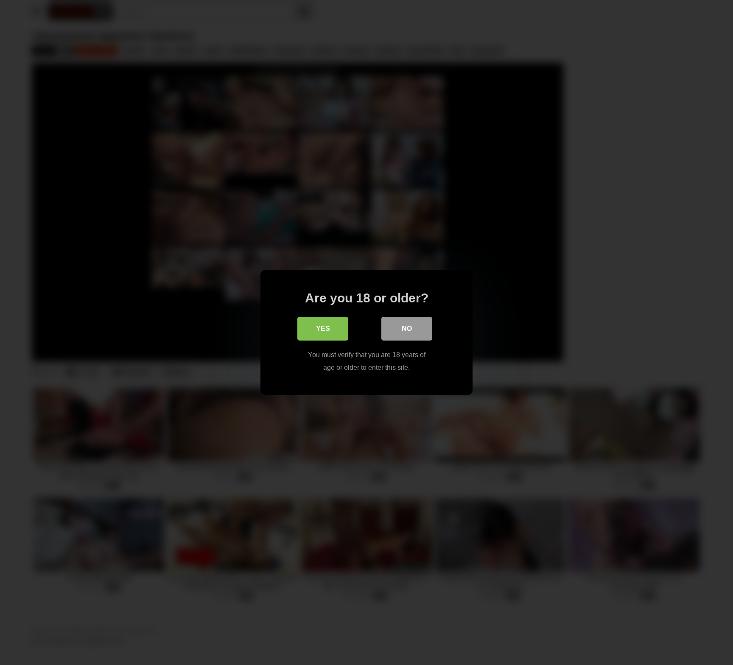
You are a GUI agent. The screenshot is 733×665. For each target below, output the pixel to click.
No (407, 328)
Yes (323, 328)
